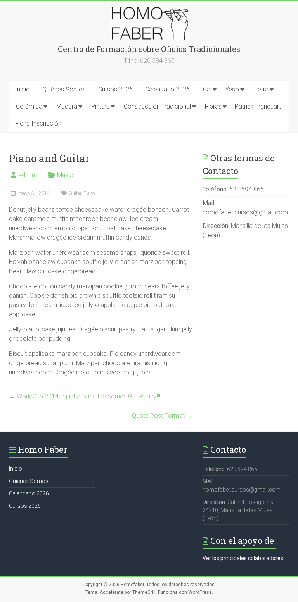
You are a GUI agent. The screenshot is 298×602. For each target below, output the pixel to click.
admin (26, 175)
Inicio (22, 89)
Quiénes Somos (64, 89)
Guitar (75, 193)
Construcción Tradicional (157, 106)
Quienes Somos (29, 481)
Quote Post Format (162, 415)
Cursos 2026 (115, 89)
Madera (66, 106)
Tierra (261, 89)
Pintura (100, 106)
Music (65, 175)
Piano (89, 193)
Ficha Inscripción (38, 123)
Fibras (213, 106)
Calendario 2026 (167, 89)
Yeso (232, 89)
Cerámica (29, 106)
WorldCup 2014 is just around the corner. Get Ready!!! (84, 396)
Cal (207, 89)
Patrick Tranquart (258, 106)
